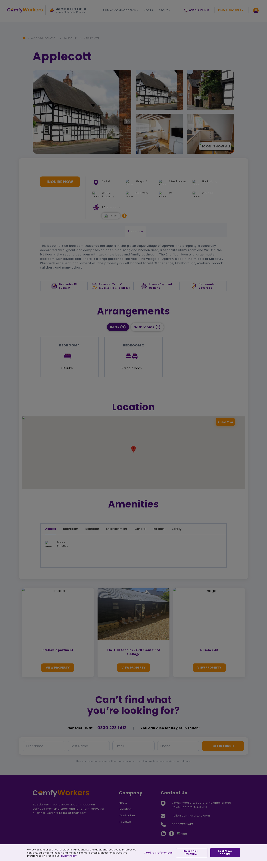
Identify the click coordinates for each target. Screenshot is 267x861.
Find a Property (231, 10)
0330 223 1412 (112, 728)
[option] (70, 11)
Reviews (125, 822)
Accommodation (44, 38)
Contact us (127, 815)
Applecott (91, 38)
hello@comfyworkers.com (191, 815)
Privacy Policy (68, 855)
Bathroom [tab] (70, 529)
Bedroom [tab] (92, 529)
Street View (225, 422)
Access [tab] (50, 529)
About (163, 10)
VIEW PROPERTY (58, 667)
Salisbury (70, 38)
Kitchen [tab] (159, 529)
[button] (124, 215)
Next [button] (53, 22)
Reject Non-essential (191, 852)
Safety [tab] (176, 529)
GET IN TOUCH (223, 746)
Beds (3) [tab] (118, 327)
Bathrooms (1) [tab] (147, 327)
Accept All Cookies (225, 852)
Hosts (148, 10)
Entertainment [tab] (116, 529)
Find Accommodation (119, 10)
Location (125, 809)
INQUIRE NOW (60, 181)
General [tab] (140, 529)
